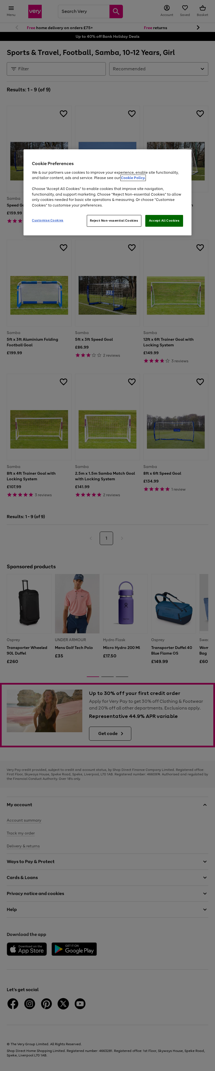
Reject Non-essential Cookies (114, 220)
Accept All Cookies (164, 220)
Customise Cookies (48, 220)
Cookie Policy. (133, 177)
